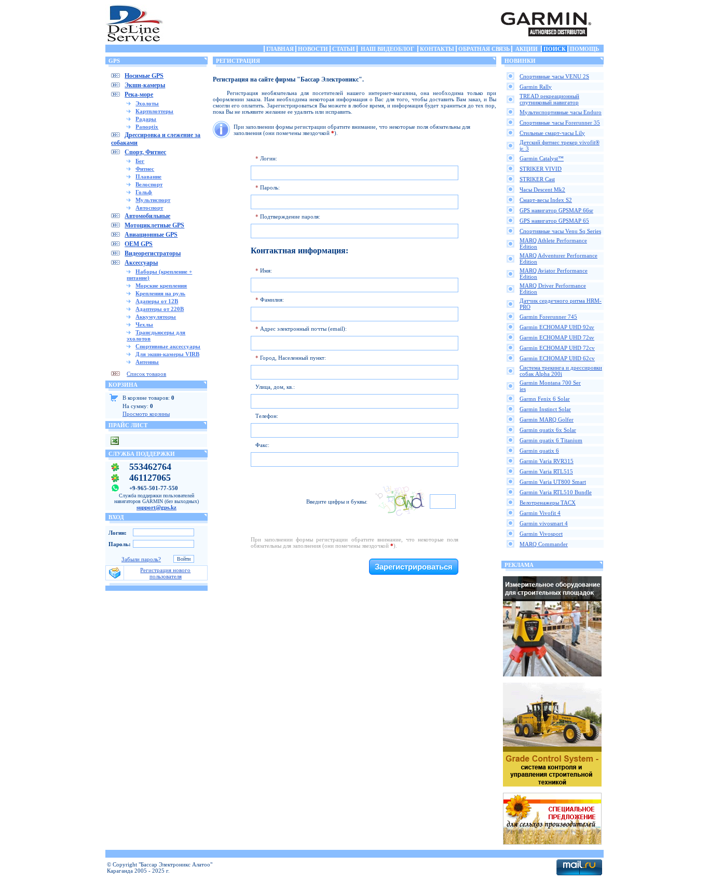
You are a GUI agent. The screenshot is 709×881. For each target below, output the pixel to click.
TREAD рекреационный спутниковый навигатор (549, 99)
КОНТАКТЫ (437, 49)
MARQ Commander (544, 544)
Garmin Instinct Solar (545, 409)
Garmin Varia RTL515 (546, 471)
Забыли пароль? (141, 559)
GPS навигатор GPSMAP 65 (554, 221)
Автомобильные (147, 216)
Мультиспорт (152, 200)
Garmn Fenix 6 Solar (545, 399)
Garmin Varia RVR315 (547, 461)
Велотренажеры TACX (548, 502)
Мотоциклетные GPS (154, 225)
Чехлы (144, 324)
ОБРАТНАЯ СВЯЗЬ (484, 49)
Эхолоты (147, 103)
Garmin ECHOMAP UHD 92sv (557, 327)
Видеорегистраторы (153, 253)
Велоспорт (148, 184)
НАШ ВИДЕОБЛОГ (387, 49)
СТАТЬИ (343, 49)
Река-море (139, 94)
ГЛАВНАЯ (280, 49)
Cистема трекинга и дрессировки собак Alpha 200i (561, 370)
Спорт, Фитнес (145, 152)
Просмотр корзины (146, 414)
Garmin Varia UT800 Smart (553, 482)
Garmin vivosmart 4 (544, 523)
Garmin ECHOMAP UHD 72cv (557, 348)
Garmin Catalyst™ (542, 158)
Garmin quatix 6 (539, 451)
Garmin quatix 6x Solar (548, 430)
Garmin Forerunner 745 (548, 317)
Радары (145, 119)
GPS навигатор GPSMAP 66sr (556, 210)
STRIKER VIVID (541, 169)
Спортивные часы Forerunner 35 (560, 122)
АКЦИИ (526, 49)
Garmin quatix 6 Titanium (551, 440)
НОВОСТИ (313, 49)
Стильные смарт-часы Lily (552, 133)
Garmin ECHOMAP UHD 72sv (557, 337)
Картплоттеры (154, 111)
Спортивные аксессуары (167, 346)
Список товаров (146, 374)
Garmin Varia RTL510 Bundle (556, 492)
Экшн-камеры (145, 85)
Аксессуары (141, 262)
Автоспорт (149, 208)
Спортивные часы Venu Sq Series (560, 231)
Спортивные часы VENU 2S (554, 76)
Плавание (148, 176)
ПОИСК (554, 49)
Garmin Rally (536, 87)
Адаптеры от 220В (159, 309)
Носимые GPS (144, 75)
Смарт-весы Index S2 (546, 200)
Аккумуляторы (155, 317)
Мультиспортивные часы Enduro (561, 112)
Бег (139, 161)
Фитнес (144, 169)
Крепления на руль (160, 293)
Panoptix (146, 127)
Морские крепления (161, 285)
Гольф (143, 192)
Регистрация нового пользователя (165, 573)
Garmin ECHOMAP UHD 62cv (557, 358)
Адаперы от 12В (156, 301)
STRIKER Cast (537, 179)
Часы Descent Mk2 (542, 189)
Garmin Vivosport (541, 534)
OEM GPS (139, 244)
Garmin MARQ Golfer (547, 419)
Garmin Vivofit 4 (540, 513)
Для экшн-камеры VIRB (167, 354)
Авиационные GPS (151, 234)
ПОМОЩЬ (584, 49)
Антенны (147, 362)
